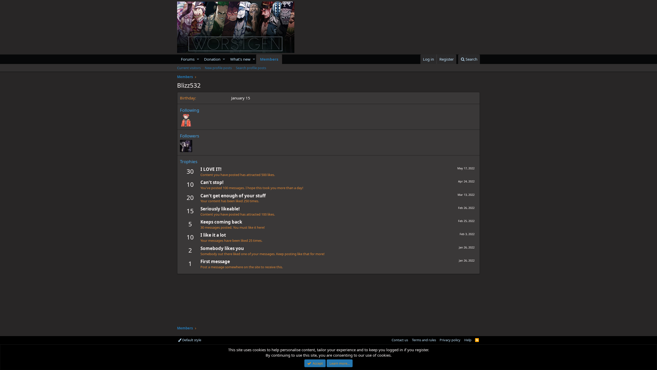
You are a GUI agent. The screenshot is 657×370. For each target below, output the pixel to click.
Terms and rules (424, 340)
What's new (240, 59)
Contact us (400, 340)
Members (269, 59)
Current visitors (189, 68)
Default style (191, 340)
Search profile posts (251, 68)
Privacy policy (450, 340)
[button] (198, 59)
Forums (188, 59)
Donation (212, 59)
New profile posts (218, 68)
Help (467, 340)
